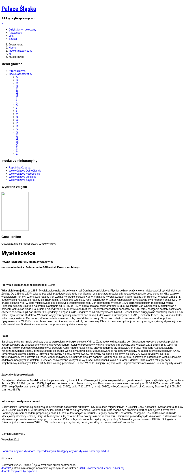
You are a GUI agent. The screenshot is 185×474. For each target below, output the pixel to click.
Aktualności (15, 32)
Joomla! (6, 467)
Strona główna (17, 70)
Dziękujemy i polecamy (22, 29)
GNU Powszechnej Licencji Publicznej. (102, 467)
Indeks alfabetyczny (20, 73)
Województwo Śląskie (22, 179)
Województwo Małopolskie (24, 173)
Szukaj (13, 38)
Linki (11, 35)
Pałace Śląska (18, 8)
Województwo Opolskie (22, 176)
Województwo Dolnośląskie (25, 170)
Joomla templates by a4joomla (19, 471)
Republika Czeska (19, 167)
